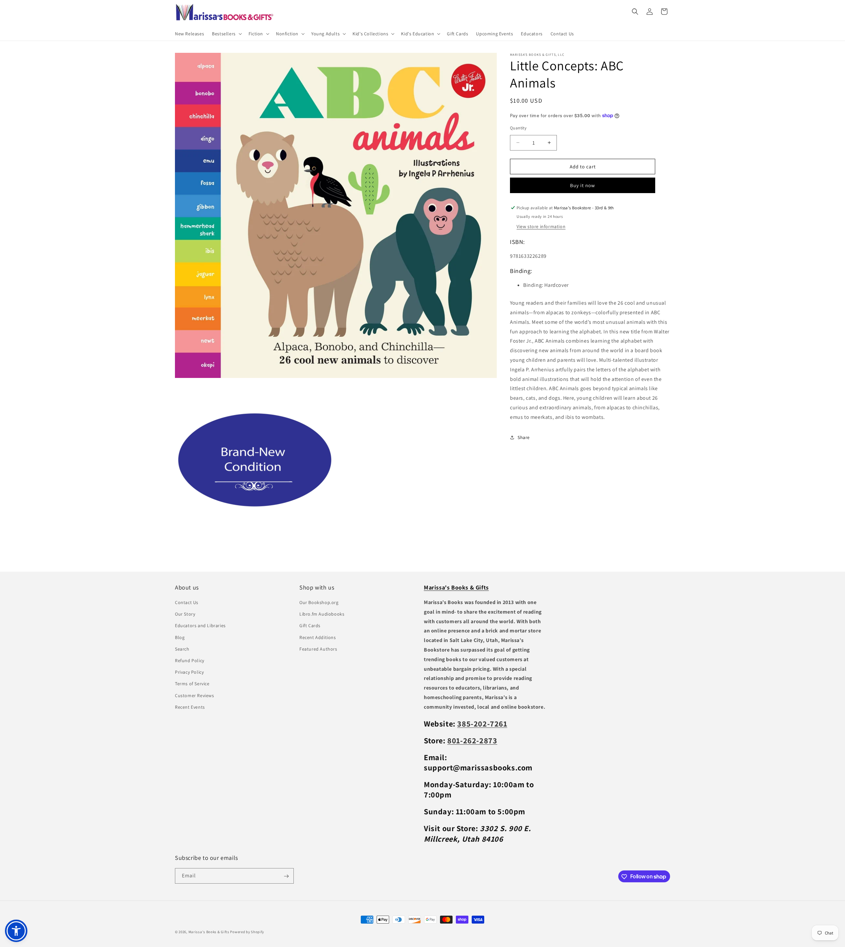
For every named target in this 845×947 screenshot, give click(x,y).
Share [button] (524, 437)
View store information (541, 226)
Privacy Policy (189, 672)
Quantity (518, 127)
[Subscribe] (286, 876)
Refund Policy (189, 660)
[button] (226, 34)
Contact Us (186, 603)
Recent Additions (317, 637)
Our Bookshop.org (319, 603)
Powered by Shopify (247, 932)
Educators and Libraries (200, 626)
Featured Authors (318, 649)
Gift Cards (310, 626)
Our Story (185, 614)
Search (182, 649)
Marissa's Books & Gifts (208, 932)
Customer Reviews (194, 695)
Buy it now (582, 185)
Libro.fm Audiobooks (321, 614)
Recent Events (190, 707)
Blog (180, 637)
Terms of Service (192, 684)
